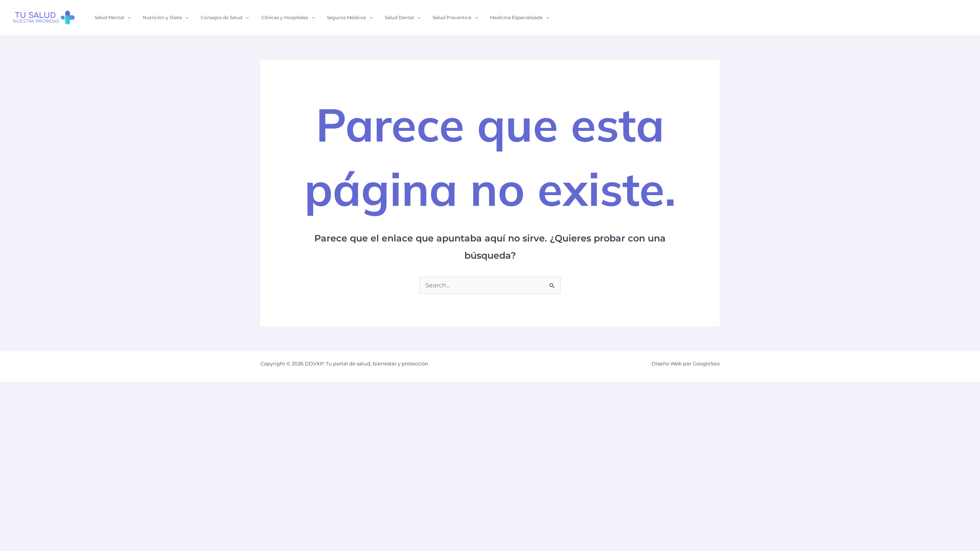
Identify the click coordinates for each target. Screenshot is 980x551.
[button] (127, 17)
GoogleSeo (706, 363)
